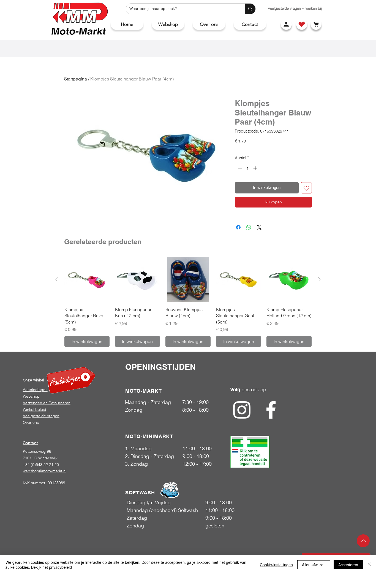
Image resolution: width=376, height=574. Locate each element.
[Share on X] (259, 227)
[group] (188, 302)
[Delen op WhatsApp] (249, 227)
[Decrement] (239, 168)
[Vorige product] (56, 279)
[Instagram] (242, 410)
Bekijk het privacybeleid (51, 567)
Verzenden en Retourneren (46, 402)
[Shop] (301, 24)
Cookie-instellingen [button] (276, 564)
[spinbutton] (247, 168)
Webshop (31, 396)
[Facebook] (271, 410)
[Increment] (256, 168)
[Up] (363, 540)
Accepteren (348, 564)
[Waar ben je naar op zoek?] (250, 9)
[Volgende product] (319, 279)
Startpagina (75, 79)
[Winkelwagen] (315, 24)
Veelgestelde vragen (41, 415)
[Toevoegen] (306, 187)
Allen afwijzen (314, 564)
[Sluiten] (369, 565)
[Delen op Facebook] (238, 227)
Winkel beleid (34, 409)
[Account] (286, 24)
